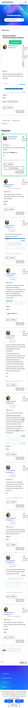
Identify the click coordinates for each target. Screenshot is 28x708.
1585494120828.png (12, 313)
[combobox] (14, 20)
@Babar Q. (7, 145)
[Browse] (6, 8)
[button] (8, 701)
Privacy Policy (5, 696)
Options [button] (26, 30)
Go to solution (15, 42)
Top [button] (2, 661)
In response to (14, 188)
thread (22, 366)
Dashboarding (5, 30)
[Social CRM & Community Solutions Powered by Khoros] (23, 662)
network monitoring (12, 101)
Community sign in (21, 8)
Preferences (14, 705)
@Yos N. (9, 191)
